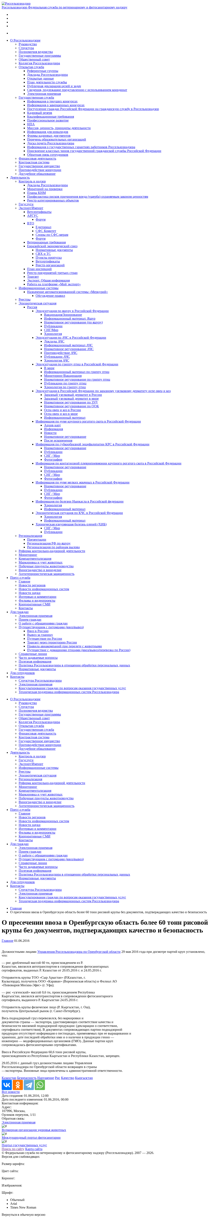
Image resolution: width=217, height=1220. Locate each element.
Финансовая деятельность (37, 158)
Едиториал (43, 227)
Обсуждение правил (50, 295)
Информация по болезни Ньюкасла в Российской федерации (80, 501)
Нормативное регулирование (65, 436)
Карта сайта (33, 1149)
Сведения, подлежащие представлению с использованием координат (77, 90)
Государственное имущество (39, 166)
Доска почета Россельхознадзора (50, 143)
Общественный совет (34, 59)
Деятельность (20, 177)
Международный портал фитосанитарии (31, 1137)
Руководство (28, 44)
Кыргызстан (84, 1078)
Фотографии (53, 459)
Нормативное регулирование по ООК (71, 406)
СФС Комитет (46, 231)
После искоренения (58, 440)
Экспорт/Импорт (31, 208)
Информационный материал (64, 417)
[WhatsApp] (40, 1085)
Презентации (36, 539)
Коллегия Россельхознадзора (39, 63)
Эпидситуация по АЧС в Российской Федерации (71, 337)
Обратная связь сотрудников (47, 154)
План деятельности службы (47, 82)
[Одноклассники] (18, 1085)
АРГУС (32, 215)
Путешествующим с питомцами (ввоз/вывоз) (51, 627)
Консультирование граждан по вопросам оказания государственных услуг (72, 688)
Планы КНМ (36, 193)
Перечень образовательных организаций (56, 139)
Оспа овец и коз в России (62, 410)
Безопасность (26, 1078)
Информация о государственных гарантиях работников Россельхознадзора (81, 147)
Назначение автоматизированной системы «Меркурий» (67, 292)
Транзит (33, 276)
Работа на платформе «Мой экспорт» (54, 284)
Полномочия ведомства (36, 52)
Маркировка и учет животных (41, 562)
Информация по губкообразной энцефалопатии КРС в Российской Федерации (92, 444)
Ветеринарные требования (46, 242)
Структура (26, 48)
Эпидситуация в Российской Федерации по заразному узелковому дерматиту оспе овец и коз (103, 391)
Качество (67, 1078)
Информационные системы (38, 288)
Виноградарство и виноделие (40, 570)
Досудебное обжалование (37, 173)
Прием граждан (30, 619)
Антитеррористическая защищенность (46, 574)
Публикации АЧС (57, 356)
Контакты (26, 608)
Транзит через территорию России (52, 642)
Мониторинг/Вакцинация (63, 375)
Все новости (11, 1092)
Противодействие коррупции (40, 170)
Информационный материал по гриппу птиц (76, 372)
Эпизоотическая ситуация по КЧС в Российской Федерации (79, 513)
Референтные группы (42, 71)
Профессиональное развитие (48, 120)
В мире (49, 368)
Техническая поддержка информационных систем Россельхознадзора (69, 692)
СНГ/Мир (51, 330)
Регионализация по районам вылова (53, 547)
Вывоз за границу (40, 635)
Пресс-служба (20, 577)
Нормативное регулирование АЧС (69, 349)
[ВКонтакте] (7, 1085)
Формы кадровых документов (49, 135)
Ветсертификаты (39, 212)
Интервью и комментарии (37, 596)
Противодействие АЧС (60, 353)
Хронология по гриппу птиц (65, 387)
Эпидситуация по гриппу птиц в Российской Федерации (77, 364)
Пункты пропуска (49, 257)
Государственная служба (36, 97)
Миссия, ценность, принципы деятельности (59, 128)
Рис (57, 1078)
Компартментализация (35, 558)
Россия (32, 307)
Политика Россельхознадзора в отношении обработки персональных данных (74, 665)
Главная (16, 908)
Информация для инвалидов (47, 132)
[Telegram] (29, 1085)
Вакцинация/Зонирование (63, 314)
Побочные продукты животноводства (46, 566)
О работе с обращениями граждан (43, 623)
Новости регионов (32, 585)
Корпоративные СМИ (34, 604)
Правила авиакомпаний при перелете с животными (64, 646)
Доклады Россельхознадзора (47, 74)
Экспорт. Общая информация (48, 280)
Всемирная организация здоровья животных (34, 1130)
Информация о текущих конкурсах (52, 101)
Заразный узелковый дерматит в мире (71, 398)
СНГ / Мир (52, 455)
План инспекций (39, 269)
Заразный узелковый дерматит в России (73, 395)
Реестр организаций (50, 265)
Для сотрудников (22, 673)
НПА (31, 124)
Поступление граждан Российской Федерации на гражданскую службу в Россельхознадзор (93, 109)
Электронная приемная (44, 93)
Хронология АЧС (56, 360)
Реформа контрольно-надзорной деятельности (52, 551)
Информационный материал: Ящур (69, 318)
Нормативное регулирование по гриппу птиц (77, 379)
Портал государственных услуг (24, 1145)
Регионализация (30, 535)
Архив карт (52, 425)
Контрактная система (34, 162)
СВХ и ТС (43, 254)
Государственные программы (40, 55)
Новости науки (29, 593)
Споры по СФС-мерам (52, 234)
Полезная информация (35, 661)
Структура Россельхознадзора (40, 680)
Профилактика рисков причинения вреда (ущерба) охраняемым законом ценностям (87, 196)
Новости (50, 433)
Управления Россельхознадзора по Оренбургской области (79, 951)
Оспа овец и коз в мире (61, 414)
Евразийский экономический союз (52, 246)
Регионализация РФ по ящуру (49, 543)
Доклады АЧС (54, 341)
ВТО (30, 223)
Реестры (25, 299)
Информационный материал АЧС (68, 345)
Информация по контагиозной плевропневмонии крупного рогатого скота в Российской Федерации (108, 463)
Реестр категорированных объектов (53, 200)
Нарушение (45, 1078)
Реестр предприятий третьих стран (52, 273)
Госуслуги (26, 204)
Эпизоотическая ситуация (37, 303)
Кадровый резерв (39, 113)
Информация (53, 429)
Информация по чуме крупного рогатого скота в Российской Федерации (88, 421)
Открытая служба (31, 67)
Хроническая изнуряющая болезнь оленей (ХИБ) (71, 524)
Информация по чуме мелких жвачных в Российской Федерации (82, 482)
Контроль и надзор (32, 181)
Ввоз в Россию (38, 631)
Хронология (53, 334)
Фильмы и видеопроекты (37, 600)
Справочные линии (33, 654)
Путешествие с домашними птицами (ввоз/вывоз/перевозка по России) (78, 650)
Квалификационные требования (50, 116)
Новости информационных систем (44, 589)
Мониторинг (28, 555)
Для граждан (19, 612)
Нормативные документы (54, 250)
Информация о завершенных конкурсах (56, 105)
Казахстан (9, 1078)
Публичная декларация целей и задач (54, 86)
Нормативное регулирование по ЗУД (70, 402)
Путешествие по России (44, 638)
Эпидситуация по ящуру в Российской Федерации (72, 311)
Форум (41, 219)
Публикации (53, 326)
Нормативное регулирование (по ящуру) (73, 322)
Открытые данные (40, 78)
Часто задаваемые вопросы (38, 657)
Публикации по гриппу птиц (65, 383)
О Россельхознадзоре (25, 40)
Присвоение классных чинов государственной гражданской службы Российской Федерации (94, 151)
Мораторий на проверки (45, 189)
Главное (24, 581)
